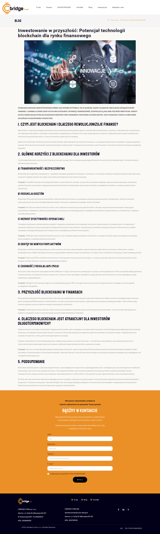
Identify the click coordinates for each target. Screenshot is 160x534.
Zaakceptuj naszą (68, 474)
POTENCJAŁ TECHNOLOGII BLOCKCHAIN (132, 20)
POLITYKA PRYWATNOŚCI (75, 474)
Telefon (50, 454)
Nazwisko (51, 444)
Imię (49, 434)
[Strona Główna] (108, 20)
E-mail (50, 464)
